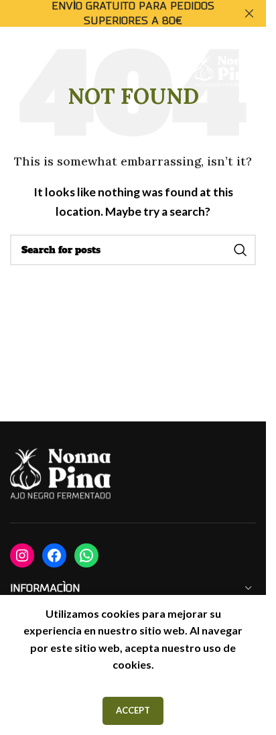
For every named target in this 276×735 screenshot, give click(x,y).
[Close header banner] (249, 13)
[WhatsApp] (86, 555)
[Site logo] (225, 71)
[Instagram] (22, 555)
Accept (133, 710)
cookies (132, 664)
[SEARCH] (240, 250)
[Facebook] (54, 555)
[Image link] (60, 474)
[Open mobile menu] (23, 72)
